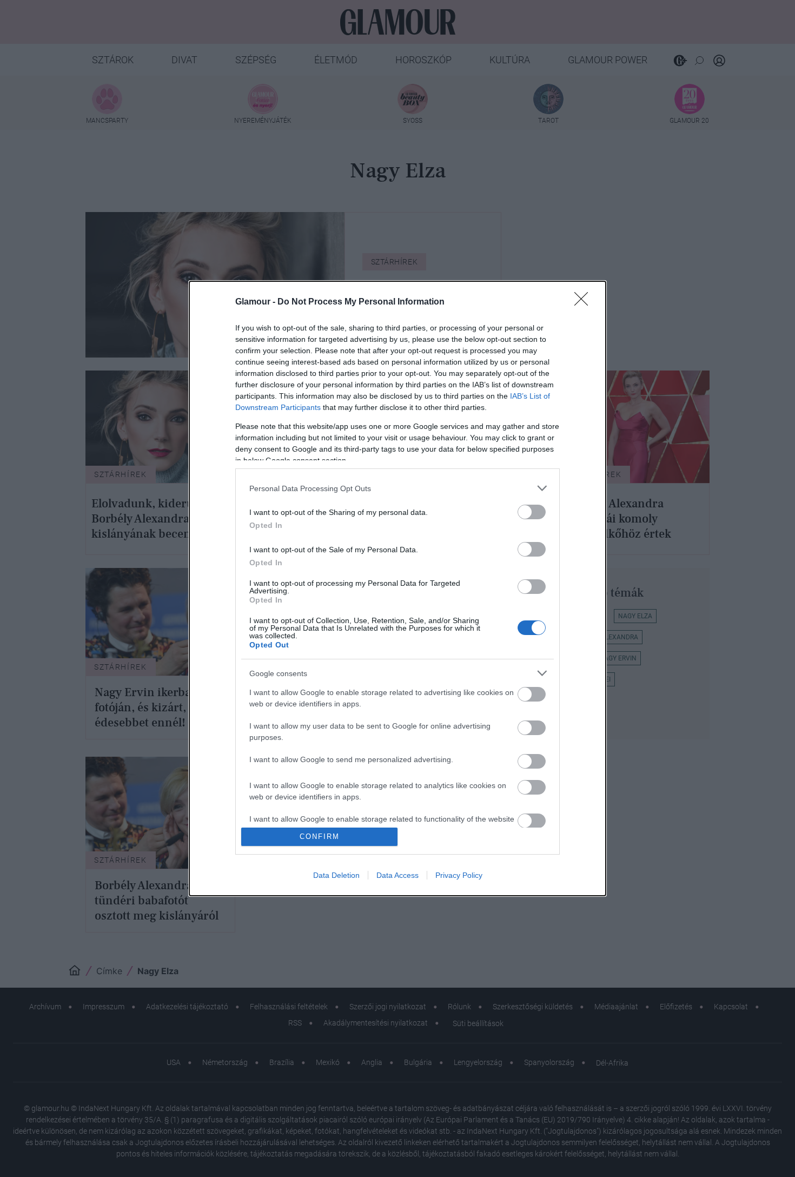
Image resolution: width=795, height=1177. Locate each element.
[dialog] (397, 588)
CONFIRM (320, 836)
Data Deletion (336, 875)
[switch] (532, 512)
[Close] (584, 302)
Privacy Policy (458, 875)
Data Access (397, 875)
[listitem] (397, 488)
